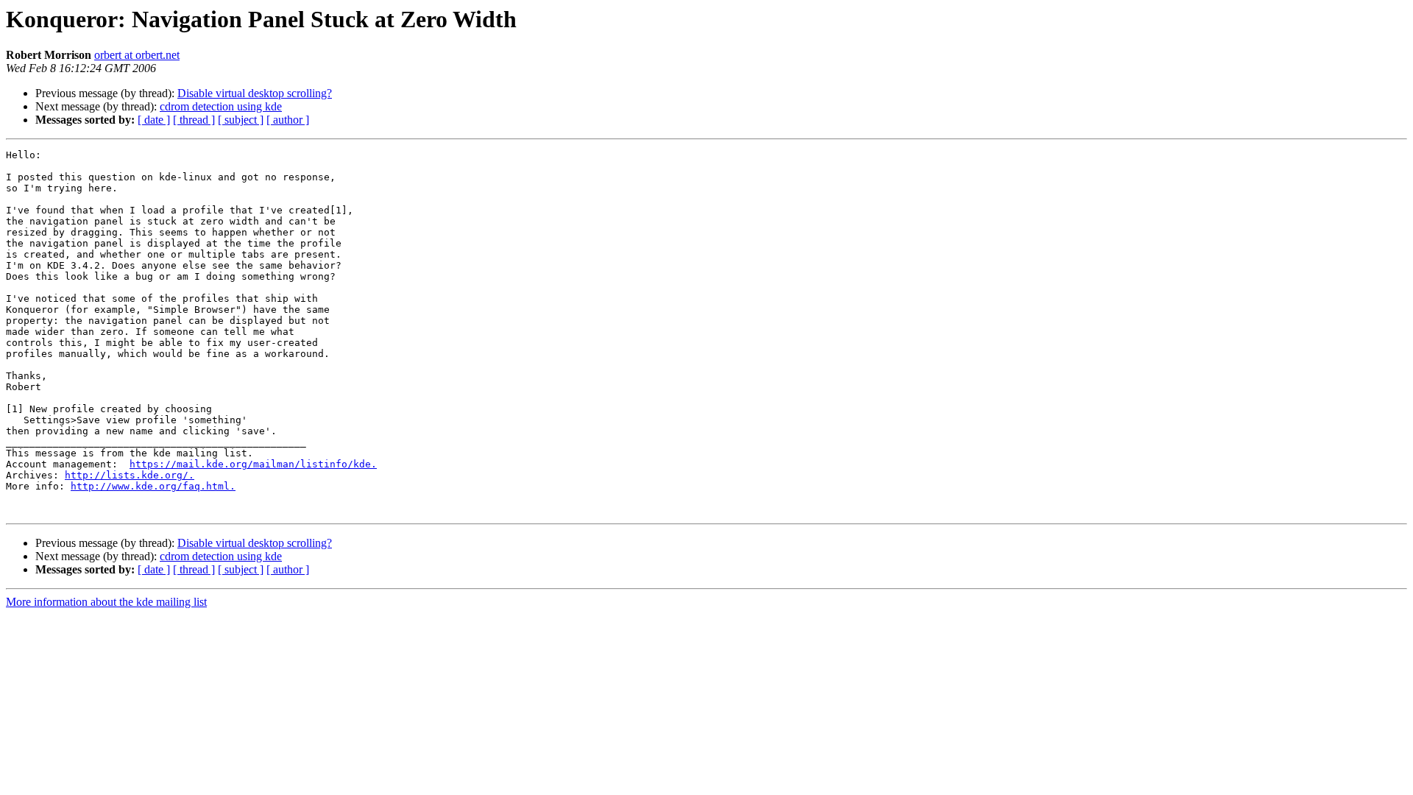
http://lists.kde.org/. (129, 475)
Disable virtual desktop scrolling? (254, 93)
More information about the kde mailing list (106, 602)
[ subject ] (240, 119)
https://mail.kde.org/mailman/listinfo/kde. (253, 464)
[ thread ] (194, 119)
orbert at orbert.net (137, 55)
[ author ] (287, 119)
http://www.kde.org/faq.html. (153, 486)
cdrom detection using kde (221, 106)
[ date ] (154, 119)
